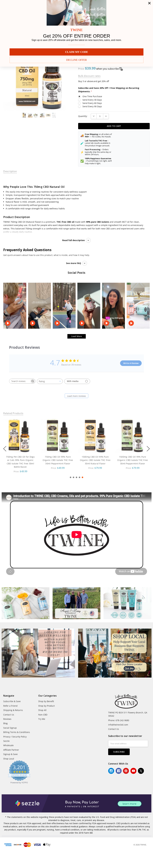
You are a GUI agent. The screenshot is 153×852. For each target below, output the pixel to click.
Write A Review (131, 363)
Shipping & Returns (13, 710)
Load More (76, 336)
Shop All (42, 710)
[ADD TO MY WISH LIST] (32, 424)
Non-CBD (42, 714)
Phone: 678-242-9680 (118, 720)
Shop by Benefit (46, 701)
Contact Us (8, 714)
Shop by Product (46, 705)
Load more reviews (76, 396)
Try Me (41, 719)
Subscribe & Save (12, 701)
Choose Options (20, 446)
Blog (5, 723)
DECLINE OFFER (76, 59)
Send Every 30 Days (92, 99)
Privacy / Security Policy (15, 736)
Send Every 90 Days (92, 106)
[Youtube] (133, 771)
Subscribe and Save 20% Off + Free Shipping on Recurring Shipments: (108, 90)
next (148, 448)
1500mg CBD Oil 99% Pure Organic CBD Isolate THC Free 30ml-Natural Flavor (58, 460)
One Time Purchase (92, 96)
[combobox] (50, 381)
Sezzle (6, 741)
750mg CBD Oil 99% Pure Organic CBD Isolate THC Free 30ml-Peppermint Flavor (20, 460)
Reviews (7, 719)
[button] (38, 653)
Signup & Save (10, 754)
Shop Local (8, 758)
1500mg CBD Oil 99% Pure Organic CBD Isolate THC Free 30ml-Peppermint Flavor (95, 460)
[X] (141, 771)
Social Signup (10, 727)
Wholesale (8, 745)
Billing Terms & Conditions (16, 732)
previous (5, 448)
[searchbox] (19, 381)
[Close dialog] (149, 3)
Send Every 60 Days (92, 103)
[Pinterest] (126, 771)
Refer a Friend (10, 705)
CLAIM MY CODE (76, 51)
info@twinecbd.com (118, 724)
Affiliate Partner (11, 749)
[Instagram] (111, 771)
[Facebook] (119, 771)
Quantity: (82, 116)
